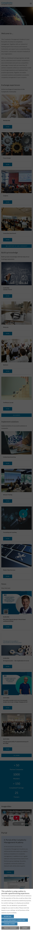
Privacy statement (10, 928)
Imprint (24, 928)
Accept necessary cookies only (14, 920)
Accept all (7, 916)
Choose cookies (9, 924)
